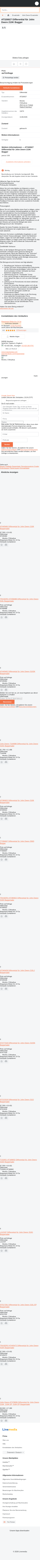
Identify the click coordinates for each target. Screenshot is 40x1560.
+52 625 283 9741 (27, 346)
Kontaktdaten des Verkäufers (12, 1447)
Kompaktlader (24, 468)
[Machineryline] (8, 15)
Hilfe (4, 1444)
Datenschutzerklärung (10, 1483)
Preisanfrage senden (11, 77)
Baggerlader (16, 466)
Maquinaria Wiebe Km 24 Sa (11, 321)
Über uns (6, 1440)
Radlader (8, 466)
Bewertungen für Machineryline (13, 1490)
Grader (36, 466)
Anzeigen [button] (17, 346)
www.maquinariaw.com (9, 352)
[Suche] (37, 10)
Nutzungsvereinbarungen (29, 449)
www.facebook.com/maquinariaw (12, 354)
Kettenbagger (5, 468)
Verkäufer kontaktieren (11, 88)
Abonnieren (7, 702)
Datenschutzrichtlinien (9, 449)
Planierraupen (15, 468)
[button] (37, 3)
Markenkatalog (8, 1494)
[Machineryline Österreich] (15, 3)
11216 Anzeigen (15, 325)
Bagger (2, 466)
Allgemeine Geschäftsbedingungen (14, 1479)
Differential (23, 92)
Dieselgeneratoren (27, 466)
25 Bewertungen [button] (21, 330)
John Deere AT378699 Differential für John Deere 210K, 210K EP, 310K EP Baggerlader (19, 1403)
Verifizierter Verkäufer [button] (11, 323)
